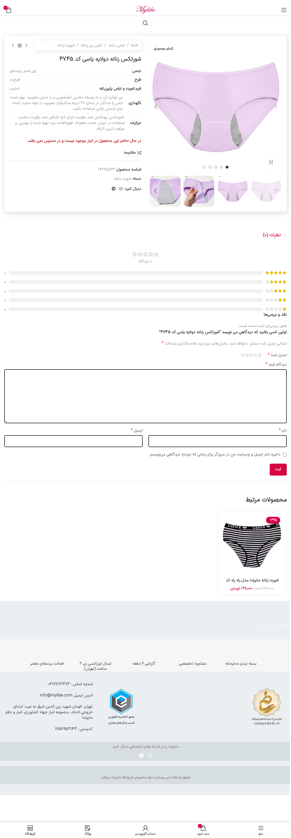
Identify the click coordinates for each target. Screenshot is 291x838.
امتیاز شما (277, 355)
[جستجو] (145, 23)
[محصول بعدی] (12, 45)
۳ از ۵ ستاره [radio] (251, 355)
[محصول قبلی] (26, 45)
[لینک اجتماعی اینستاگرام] (120, 189)
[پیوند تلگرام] (113, 189)
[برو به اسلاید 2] (221, 167)
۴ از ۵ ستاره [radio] (247, 355)
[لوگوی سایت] (145, 10)
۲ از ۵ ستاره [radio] (255, 355)
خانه (134, 45)
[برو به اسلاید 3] (215, 167)
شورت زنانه (65, 45)
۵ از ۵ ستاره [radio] (243, 355)
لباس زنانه (117, 45)
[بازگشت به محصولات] (19, 45)
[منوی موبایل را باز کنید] (284, 10)
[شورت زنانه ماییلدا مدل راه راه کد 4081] (252, 545)
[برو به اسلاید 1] (227, 167)
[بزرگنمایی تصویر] (271, 162)
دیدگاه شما (276, 365)
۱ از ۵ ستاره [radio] (260, 355)
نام (283, 431)
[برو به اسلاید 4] (210, 167)
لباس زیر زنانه (91, 45)
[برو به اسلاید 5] (204, 167)
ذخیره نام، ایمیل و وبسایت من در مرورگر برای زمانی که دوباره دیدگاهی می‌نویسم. (214, 454)
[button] (276, 107)
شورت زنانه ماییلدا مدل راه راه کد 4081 (252, 583)
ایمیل (137, 431)
